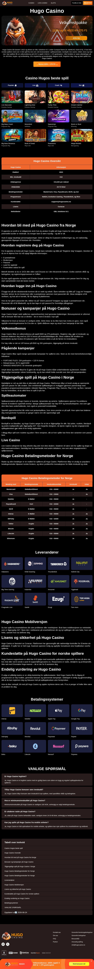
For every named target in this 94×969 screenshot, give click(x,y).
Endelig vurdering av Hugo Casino (17, 898)
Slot (80, 85)
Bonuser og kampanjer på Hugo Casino (18, 862)
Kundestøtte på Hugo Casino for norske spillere (21, 894)
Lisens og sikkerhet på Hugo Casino (17, 889)
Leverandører (9, 880)
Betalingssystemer (11, 903)
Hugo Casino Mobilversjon (14, 885)
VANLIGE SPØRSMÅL (12, 907)
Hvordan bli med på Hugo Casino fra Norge (20, 857)
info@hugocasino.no (78, 945)
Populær (11, 85)
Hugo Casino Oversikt (12, 853)
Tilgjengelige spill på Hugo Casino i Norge (19, 866)
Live (33, 85)
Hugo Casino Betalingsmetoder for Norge (19, 871)
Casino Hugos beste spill (13, 848)
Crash (57, 85)
